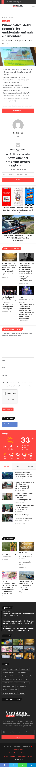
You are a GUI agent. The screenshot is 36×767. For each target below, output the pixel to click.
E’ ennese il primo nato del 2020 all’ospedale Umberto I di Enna (24, 507)
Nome (4, 360)
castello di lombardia (8, 672)
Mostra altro (17, 110)
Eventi (8, 21)
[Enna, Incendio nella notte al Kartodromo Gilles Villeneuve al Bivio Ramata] (7, 642)
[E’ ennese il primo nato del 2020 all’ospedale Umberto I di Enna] (7, 508)
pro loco (5, 689)
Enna (20, 679)
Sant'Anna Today (18, 749)
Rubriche (16, 753)
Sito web (4, 375)
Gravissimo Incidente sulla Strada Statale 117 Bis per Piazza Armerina (23, 475)
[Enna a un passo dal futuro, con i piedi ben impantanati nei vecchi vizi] (29, 649)
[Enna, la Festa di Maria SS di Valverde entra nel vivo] (9, 546)
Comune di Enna (21, 672)
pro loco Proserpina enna (9, 693)
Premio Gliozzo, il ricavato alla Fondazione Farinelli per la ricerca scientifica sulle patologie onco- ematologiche (9, 303)
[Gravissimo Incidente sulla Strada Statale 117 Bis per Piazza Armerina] (7, 475)
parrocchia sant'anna (8, 686)
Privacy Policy (22, 756)
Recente (17, 466)
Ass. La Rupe (24, 669)
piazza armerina (21, 686)
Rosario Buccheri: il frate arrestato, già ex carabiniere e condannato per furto (24, 497)
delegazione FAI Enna (9, 676)
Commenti (29, 466)
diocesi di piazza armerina (24, 676)
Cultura (10, 17)
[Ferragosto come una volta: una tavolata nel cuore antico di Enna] (29, 656)
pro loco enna (14, 689)
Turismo (21, 693)
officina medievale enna (21, 683)
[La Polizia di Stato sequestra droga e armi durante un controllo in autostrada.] (26, 575)
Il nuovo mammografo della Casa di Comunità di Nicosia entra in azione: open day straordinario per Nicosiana (9, 587)
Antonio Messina (13, 669)
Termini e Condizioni (10, 756)
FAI (26, 679)
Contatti (29, 756)
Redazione (8, 40)
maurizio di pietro (7, 683)
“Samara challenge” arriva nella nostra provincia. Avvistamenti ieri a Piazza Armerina (23, 518)
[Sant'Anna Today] (18, 6)
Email (4, 367)
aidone (4, 669)
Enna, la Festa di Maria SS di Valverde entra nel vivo (9, 555)
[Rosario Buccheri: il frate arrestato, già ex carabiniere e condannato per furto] (7, 496)
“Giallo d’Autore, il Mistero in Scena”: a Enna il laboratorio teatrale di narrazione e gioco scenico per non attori (9, 269)
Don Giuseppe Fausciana (10, 679)
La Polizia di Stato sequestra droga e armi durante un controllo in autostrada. (26, 585)
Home (5, 17)
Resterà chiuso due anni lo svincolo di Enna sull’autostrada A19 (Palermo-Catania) (24, 485)
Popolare (6, 466)
